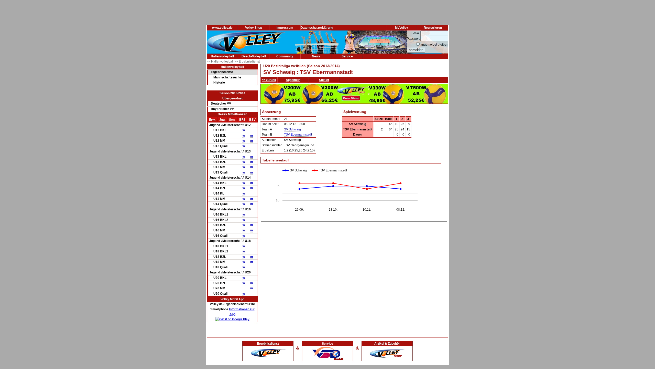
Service (347, 56)
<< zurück (269, 80)
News (316, 56)
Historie (219, 82)
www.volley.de (222, 27)
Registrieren (433, 27)
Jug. (222, 119)
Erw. (212, 119)
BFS (242, 119)
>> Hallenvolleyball (220, 61)
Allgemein (293, 80)
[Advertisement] (354, 229)
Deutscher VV (221, 103)
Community (284, 56)
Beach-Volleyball (254, 56)
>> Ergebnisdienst (247, 61)
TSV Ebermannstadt (298, 134)
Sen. (232, 119)
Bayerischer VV (222, 109)
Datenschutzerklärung (317, 27)
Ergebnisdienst (222, 72)
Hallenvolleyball (222, 56)
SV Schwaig (292, 129)
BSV (252, 119)
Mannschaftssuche (227, 77)
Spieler (324, 80)
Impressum (285, 27)
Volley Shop (253, 27)
